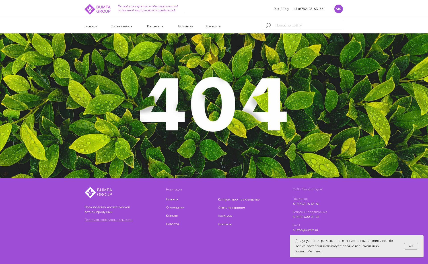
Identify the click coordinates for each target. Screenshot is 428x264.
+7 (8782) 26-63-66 (306, 204)
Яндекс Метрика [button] (308, 251)
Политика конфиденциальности (108, 219)
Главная (91, 26)
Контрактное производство (239, 199)
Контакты (213, 26)
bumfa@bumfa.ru (305, 230)
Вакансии (185, 26)
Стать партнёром (231, 207)
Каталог (153, 26)
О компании (120, 26)
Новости (172, 224)
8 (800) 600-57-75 (306, 217)
